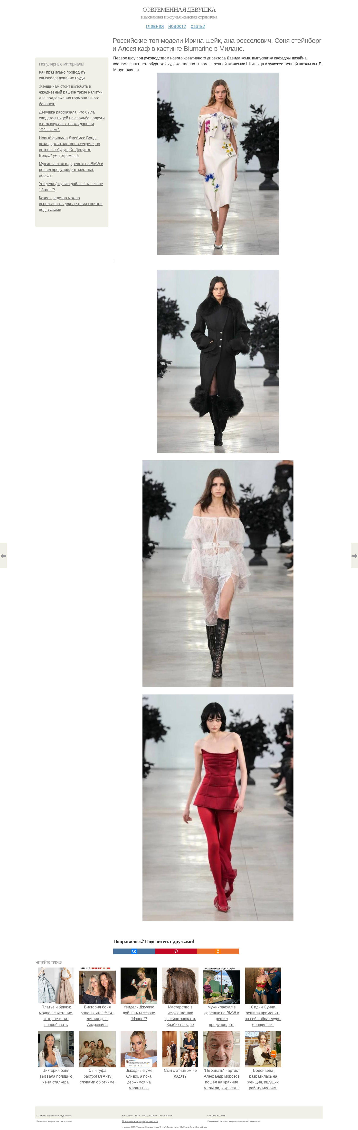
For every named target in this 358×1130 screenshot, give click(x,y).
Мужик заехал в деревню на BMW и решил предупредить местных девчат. (71, 170)
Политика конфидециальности (140, 1121)
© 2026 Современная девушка (54, 1115)
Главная (155, 25)
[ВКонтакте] (134, 951)
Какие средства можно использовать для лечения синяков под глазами (71, 204)
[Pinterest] (176, 951)
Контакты (127, 1115)
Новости (177, 25)
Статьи (198, 25)
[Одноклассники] (218, 951)
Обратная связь (216, 1115)
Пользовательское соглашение (153, 1115)
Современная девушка (179, 9)
